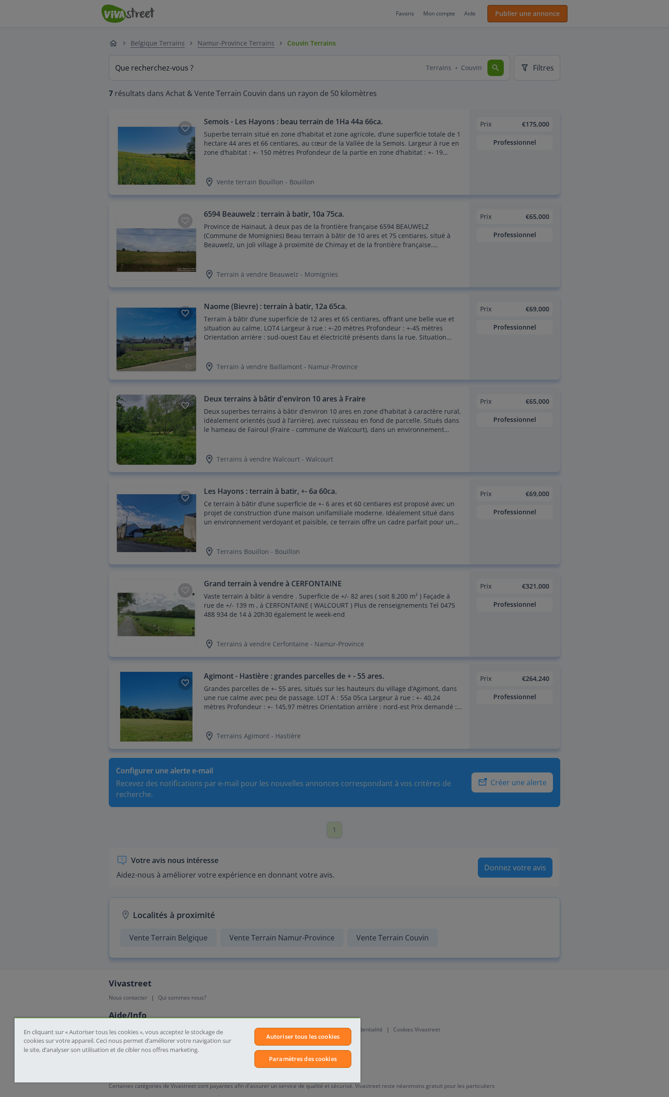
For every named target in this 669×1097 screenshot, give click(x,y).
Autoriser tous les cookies (303, 1036)
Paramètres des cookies (303, 1059)
